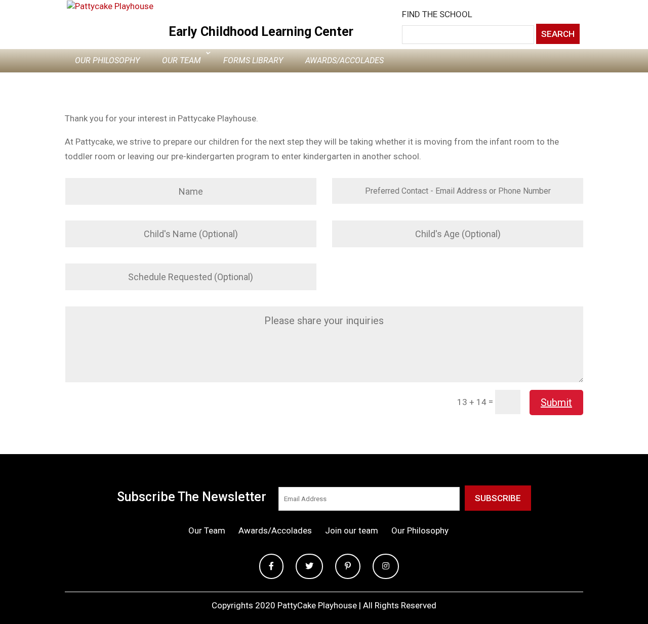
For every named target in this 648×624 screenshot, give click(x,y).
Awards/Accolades (344, 60)
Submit (556, 402)
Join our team (351, 530)
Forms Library (253, 60)
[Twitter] (309, 567)
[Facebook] (271, 567)
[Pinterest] (347, 567)
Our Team (181, 60)
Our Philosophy (107, 60)
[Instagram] (386, 567)
